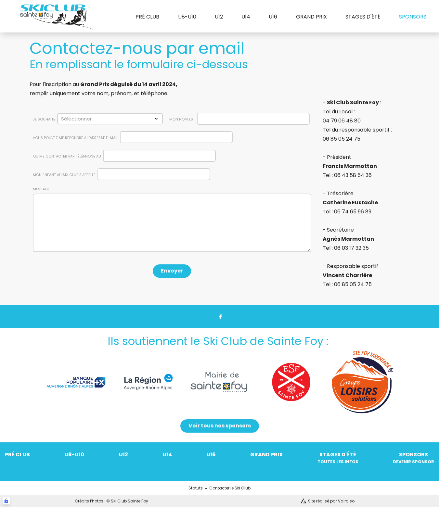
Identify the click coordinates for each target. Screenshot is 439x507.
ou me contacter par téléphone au (67, 156)
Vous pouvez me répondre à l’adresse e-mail (75, 137)
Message (41, 189)
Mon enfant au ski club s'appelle (64, 174)
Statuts (195, 488)
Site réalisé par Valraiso (331, 501)
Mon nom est (182, 119)
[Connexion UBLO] (6, 500)
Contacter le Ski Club (230, 488)
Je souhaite (44, 119)
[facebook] (219, 316)
